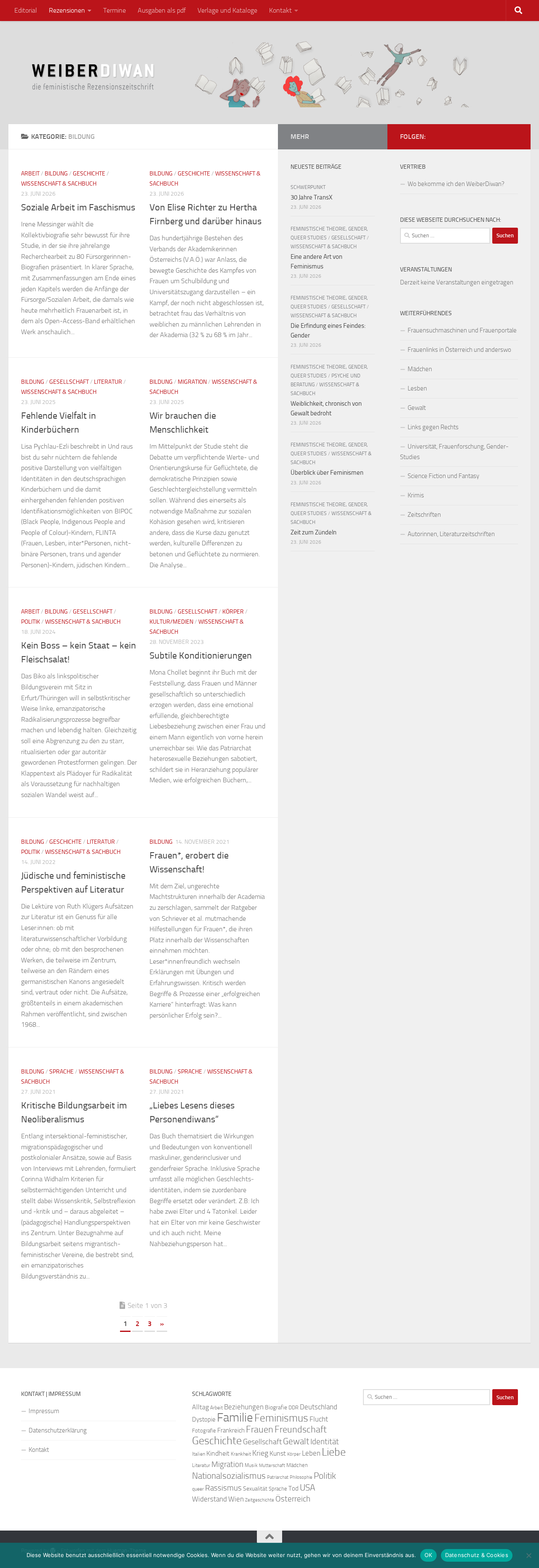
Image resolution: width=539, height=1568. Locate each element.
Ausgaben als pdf (162, 10)
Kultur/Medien (171, 621)
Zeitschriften (424, 514)
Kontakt (280, 10)
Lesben (417, 388)
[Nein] (528, 1555)
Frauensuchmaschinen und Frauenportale (462, 330)
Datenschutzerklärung (58, 1430)
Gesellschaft (69, 381)
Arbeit (30, 173)
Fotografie (204, 1430)
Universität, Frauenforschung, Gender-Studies (454, 452)
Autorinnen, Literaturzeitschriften (451, 534)
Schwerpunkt (308, 187)
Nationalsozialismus (229, 1476)
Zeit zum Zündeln (313, 532)
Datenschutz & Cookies (476, 1555)
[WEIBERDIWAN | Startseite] (269, 72)
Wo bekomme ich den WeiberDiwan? (456, 184)
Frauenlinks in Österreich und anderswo (459, 349)
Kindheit (217, 1453)
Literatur (108, 381)
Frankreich (231, 1430)
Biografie (276, 1407)
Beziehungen (244, 1407)
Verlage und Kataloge (227, 10)
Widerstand (209, 1499)
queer (198, 1489)
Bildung (56, 173)
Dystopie (204, 1419)
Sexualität (255, 1488)
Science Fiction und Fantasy (443, 476)
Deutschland (318, 1407)
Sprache (61, 1071)
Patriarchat (277, 1477)
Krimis (416, 495)
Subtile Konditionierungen (200, 655)
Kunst (278, 1453)
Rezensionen (67, 10)
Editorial (25, 10)
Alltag (200, 1407)
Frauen (259, 1429)
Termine (114, 10)
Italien (198, 1454)
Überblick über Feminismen (327, 472)
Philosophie (301, 1477)
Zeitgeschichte (259, 1500)
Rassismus (223, 1488)
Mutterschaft (272, 1465)
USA (307, 1488)
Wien (236, 1499)
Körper (233, 611)
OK (428, 1555)
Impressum (44, 1411)
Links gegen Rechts (433, 427)
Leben (311, 1453)
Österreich (292, 1499)
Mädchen (420, 369)
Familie (235, 1417)
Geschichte (89, 173)
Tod (293, 1488)
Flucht (319, 1419)
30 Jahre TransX (311, 197)
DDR (293, 1407)
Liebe (334, 1452)
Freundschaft (301, 1429)
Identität (324, 1441)
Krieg (260, 1453)
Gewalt (417, 408)
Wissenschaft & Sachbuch (58, 183)
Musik (251, 1465)
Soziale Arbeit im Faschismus (78, 207)
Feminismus (281, 1417)
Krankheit (241, 1454)
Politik (30, 621)
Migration (192, 381)
